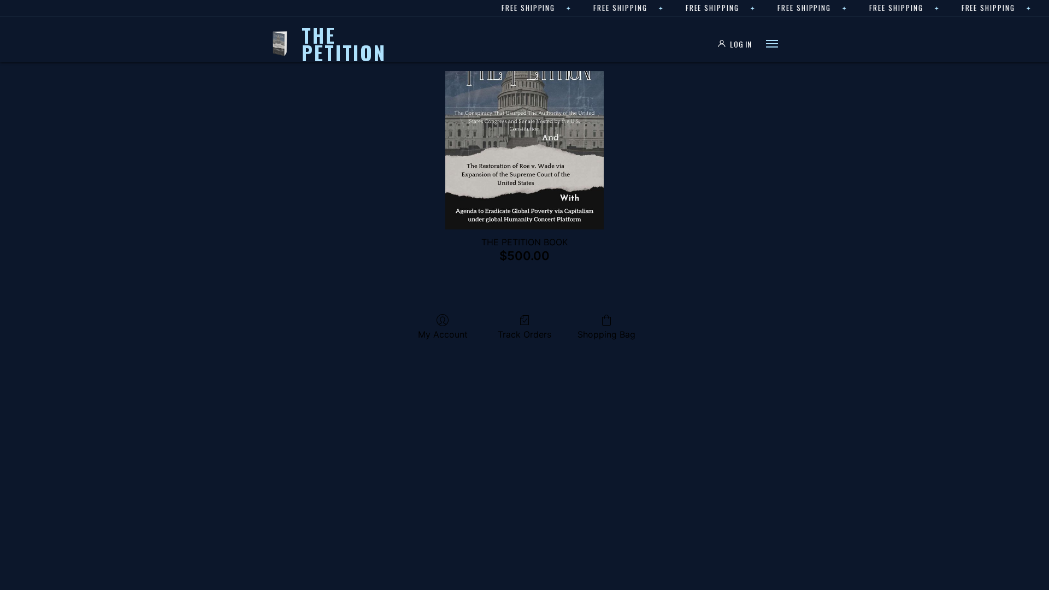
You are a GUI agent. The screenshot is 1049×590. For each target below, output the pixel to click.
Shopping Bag (606, 334)
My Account (443, 334)
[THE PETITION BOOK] (524, 150)
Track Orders (524, 334)
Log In (741, 44)
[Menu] (772, 44)
